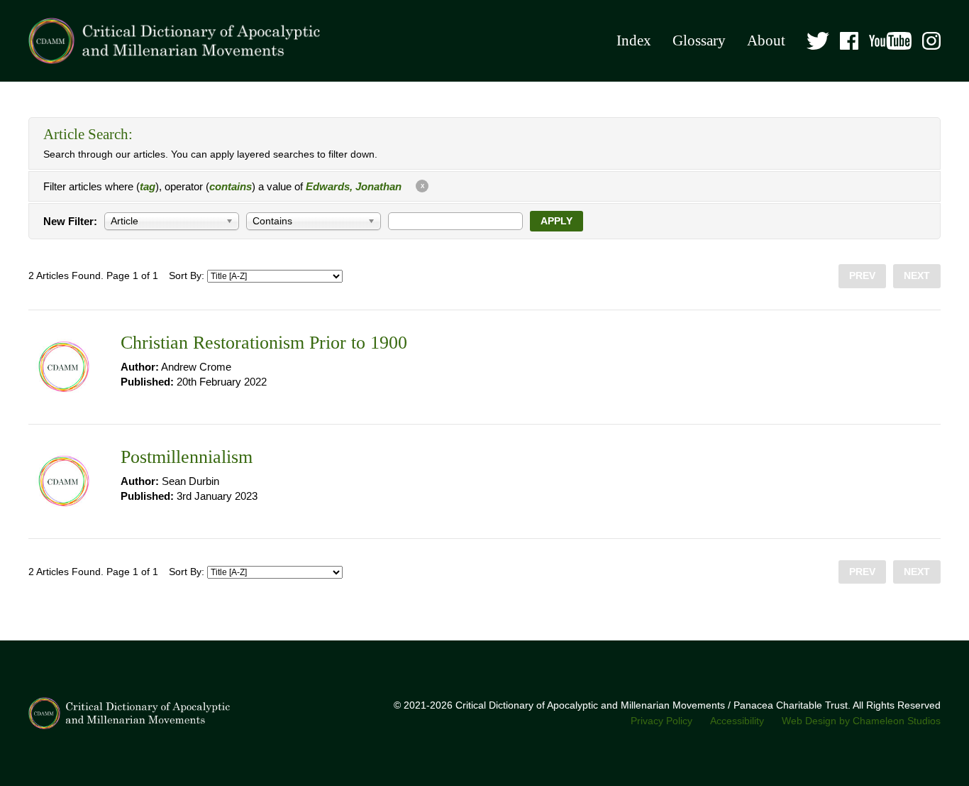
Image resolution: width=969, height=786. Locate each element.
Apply (556, 221)
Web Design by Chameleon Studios (861, 721)
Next (917, 276)
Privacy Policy (661, 721)
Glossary (699, 40)
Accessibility (737, 721)
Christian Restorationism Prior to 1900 (264, 342)
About (766, 40)
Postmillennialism (187, 457)
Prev (862, 276)
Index (633, 40)
